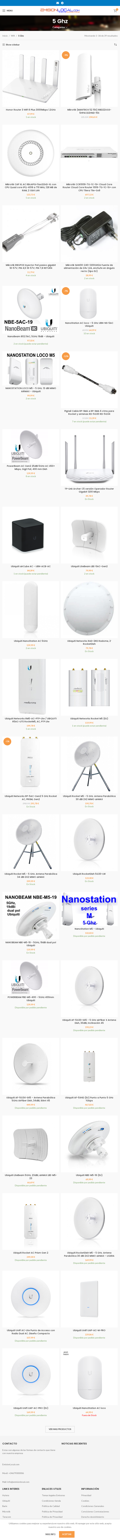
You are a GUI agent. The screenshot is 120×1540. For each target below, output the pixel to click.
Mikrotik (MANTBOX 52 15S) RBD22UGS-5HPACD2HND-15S (89, 111)
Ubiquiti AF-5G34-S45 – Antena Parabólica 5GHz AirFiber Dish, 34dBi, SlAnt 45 (30, 1099)
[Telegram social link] (62, 3)
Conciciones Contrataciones (95, 1511)
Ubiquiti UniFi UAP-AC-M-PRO (89, 1330)
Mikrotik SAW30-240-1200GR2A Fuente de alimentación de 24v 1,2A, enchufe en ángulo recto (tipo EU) (89, 268)
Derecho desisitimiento (92, 1516)
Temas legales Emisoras (53, 1495)
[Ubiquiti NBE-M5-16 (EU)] (89, 1144)
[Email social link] (57, 3)
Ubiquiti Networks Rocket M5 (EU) (89, 718)
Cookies (85, 1500)
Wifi (13, 35)
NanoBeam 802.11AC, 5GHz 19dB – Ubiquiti (31, 336)
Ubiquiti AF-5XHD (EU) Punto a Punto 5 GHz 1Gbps (89, 1099)
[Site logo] (60, 10)
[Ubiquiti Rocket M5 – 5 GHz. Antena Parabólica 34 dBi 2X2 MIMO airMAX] (30, 842)
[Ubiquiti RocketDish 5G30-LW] (89, 842)
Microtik (6, 1511)
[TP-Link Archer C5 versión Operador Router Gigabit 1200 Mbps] (89, 457)
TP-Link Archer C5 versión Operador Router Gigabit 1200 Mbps (89, 490)
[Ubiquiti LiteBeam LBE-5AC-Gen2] (89, 535)
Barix (4, 1506)
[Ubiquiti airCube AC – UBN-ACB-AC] (30, 535)
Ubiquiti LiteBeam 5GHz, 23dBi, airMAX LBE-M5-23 (31, 1177)
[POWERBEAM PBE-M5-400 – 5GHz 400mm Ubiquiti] (30, 977)
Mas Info (50, 1534)
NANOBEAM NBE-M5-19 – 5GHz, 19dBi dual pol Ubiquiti (30, 944)
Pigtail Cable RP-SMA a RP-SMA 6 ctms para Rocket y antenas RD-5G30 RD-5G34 (89, 412)
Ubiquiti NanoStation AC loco (89, 1408)
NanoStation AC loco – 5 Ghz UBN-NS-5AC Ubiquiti (89, 324)
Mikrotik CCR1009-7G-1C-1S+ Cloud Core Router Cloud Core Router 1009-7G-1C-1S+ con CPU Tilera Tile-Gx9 (89, 187)
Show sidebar (13, 44)
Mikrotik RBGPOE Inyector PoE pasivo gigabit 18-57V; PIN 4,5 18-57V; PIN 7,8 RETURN (31, 267)
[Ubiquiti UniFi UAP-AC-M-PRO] (89, 1299)
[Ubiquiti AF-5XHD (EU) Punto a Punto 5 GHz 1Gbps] (89, 1066)
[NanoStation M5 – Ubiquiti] (89, 909)
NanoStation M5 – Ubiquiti (89, 928)
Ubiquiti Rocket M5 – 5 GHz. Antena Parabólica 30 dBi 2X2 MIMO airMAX (89, 798)
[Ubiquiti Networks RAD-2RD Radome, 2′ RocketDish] (89, 609)
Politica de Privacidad (52, 1511)
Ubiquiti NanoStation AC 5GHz (31, 641)
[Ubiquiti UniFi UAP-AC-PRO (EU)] (30, 1376)
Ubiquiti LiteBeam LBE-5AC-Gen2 (89, 566)
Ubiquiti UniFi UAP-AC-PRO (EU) (30, 1408)
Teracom (6, 1516)
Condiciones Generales (92, 1506)
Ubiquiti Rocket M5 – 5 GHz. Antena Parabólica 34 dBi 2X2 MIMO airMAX (31, 875)
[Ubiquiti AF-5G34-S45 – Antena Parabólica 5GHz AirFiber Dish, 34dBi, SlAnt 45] (30, 1066)
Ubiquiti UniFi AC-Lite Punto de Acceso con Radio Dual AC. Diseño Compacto (31, 1332)
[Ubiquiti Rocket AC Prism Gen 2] (30, 1221)
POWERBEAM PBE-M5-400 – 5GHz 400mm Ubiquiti (31, 999)
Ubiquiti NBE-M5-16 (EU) (89, 1175)
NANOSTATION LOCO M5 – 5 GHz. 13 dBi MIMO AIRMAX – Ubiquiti (30, 390)
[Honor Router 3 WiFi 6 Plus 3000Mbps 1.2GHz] (30, 78)
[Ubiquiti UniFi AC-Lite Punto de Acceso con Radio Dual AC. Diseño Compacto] (30, 1299)
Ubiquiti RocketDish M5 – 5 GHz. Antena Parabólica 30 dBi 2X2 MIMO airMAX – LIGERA (89, 1254)
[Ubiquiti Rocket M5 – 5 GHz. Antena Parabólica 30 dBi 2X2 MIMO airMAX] (89, 765)
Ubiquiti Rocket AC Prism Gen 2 (30, 1252)
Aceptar (66, 1534)
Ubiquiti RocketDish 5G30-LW (89, 873)
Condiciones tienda (51, 1500)
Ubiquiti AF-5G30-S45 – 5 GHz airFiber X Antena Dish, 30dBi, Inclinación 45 (89, 1021)
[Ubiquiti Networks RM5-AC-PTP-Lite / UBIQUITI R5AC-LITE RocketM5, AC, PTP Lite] (30, 687)
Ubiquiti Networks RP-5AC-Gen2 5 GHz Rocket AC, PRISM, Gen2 (31, 798)
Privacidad (86, 1495)
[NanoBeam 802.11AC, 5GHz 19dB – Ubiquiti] (30, 310)
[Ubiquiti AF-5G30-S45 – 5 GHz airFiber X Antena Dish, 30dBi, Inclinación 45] (89, 988)
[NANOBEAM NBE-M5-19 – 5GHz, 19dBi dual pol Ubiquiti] (30, 915)
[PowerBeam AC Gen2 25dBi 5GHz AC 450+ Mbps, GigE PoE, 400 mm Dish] (30, 446)
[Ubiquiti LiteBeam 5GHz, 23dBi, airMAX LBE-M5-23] (30, 1144)
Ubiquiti (6, 1500)
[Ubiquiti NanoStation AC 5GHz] (30, 609)
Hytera (5, 1495)
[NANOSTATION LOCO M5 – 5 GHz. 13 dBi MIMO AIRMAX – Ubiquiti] (30, 368)
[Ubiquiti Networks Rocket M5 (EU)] (89, 687)
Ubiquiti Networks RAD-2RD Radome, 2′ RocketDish (89, 642)
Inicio (5, 35)
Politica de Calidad (51, 1506)
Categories (58, 27)
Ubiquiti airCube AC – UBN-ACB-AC (31, 566)
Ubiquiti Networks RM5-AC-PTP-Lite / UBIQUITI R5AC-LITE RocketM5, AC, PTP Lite (31, 720)
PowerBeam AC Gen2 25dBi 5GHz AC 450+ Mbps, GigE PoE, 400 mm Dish (31, 467)
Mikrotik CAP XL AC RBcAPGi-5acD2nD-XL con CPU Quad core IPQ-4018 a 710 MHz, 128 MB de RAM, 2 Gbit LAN (31, 187)
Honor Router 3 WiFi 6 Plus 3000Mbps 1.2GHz (31, 109)
